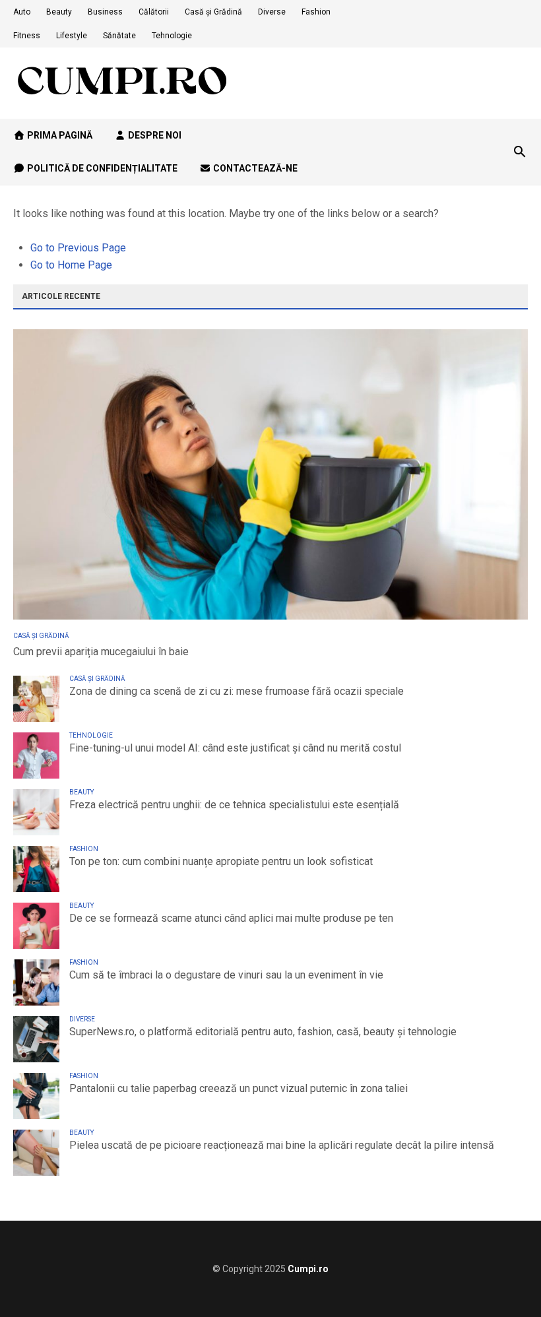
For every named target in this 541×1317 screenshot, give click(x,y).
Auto (21, 11)
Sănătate (119, 35)
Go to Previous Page (78, 247)
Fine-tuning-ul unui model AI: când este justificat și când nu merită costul (235, 748)
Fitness (26, 35)
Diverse (272, 11)
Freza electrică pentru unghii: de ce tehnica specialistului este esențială (234, 804)
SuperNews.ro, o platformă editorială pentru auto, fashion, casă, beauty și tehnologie (263, 1031)
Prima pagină (58, 135)
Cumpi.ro (308, 1269)
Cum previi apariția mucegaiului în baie (101, 651)
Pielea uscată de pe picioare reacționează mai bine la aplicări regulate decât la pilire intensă (281, 1145)
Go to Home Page (71, 265)
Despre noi (153, 135)
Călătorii (154, 11)
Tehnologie (172, 35)
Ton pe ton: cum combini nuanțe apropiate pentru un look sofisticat (221, 861)
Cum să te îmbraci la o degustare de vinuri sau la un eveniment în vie (226, 975)
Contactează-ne (254, 168)
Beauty (59, 11)
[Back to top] (504, 1280)
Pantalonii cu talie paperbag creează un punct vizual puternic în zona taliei (238, 1088)
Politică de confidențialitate (101, 168)
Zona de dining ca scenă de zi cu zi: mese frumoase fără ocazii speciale (236, 691)
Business (105, 11)
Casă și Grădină (213, 11)
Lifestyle (71, 35)
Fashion (316, 11)
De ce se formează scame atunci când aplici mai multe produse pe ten (231, 918)
